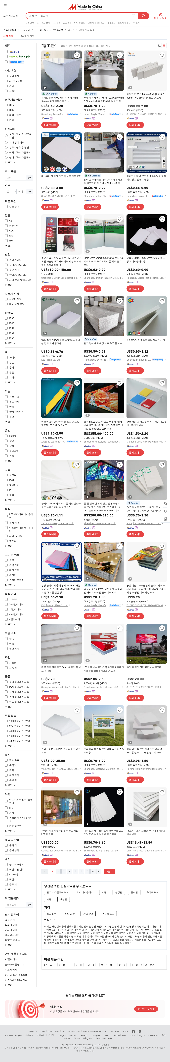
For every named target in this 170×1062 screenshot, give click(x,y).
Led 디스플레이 (85, 892)
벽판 (49, 899)
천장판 (118, 892)
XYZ (152, 964)
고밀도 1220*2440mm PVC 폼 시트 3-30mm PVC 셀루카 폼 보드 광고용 (146, 96)
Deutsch (83, 1035)
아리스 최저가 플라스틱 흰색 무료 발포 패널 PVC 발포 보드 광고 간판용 (104, 832)
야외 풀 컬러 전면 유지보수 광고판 (144, 667)
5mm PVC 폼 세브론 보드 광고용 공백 (146, 339)
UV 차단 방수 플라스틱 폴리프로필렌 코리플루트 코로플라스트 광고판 (104, 669)
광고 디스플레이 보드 (58, 892)
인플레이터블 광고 (96, 22)
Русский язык (120, 1035)
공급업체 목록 (27, 35)
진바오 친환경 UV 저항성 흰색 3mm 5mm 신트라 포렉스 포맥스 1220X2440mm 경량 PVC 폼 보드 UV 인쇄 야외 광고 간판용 (60, 99)
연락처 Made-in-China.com (95, 1031)
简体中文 (29, 1035)
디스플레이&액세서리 (16, 979)
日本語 (51, 1035)
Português (95, 1035)
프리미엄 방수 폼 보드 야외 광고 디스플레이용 (104, 750)
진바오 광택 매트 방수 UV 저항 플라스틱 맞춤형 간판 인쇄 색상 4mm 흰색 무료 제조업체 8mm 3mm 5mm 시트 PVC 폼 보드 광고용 (104, 181)
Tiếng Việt (87, 1038)
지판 (104, 892)
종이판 (134, 892)
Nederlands (153, 1035)
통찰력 (125, 1031)
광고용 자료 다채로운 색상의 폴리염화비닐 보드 (146, 832)
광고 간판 (67, 22)
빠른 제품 (115, 1031)
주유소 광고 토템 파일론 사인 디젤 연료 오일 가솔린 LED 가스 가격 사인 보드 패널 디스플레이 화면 (61, 261)
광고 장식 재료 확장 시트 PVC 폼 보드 (103, 343)
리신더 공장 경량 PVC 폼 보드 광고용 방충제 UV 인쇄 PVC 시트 (60, 423)
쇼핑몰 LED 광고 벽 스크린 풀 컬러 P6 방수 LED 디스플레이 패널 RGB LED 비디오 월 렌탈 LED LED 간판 (103, 425)
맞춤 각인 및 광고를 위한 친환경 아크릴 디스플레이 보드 (147, 423)
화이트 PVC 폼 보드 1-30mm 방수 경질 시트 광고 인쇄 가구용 (146, 177)
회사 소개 (33, 1031)
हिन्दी (164, 1035)
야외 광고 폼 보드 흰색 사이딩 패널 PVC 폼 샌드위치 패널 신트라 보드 (144, 750)
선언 (43, 1031)
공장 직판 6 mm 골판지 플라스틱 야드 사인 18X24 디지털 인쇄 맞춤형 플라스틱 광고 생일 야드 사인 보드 (146, 589)
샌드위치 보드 (124, 22)
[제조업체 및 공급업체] (85, 6)
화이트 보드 (152, 892)
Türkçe (77, 1038)
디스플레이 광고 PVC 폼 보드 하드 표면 (61, 176)
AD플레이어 (11, 959)
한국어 (133, 1035)
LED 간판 (56, 22)
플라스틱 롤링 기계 (15, 964)
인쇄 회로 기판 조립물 (16, 974)
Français (62, 1035)
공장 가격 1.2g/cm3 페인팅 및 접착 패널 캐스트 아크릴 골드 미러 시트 (103, 590)
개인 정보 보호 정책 (71, 1031)
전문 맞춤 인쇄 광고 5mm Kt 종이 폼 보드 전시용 (61, 669)
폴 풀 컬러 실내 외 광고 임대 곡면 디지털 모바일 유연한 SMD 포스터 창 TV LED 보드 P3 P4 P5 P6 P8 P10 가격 (103, 507)
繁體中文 (41, 1035)
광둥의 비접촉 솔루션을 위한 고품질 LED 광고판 (59, 832)
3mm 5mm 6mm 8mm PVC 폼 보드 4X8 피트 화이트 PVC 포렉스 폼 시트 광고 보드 (104, 261)
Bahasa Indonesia (104, 1038)
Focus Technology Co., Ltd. (89, 1044)
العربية (142, 1035)
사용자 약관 (53, 1031)
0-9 (45, 964)
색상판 (63, 899)
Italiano (106, 1035)
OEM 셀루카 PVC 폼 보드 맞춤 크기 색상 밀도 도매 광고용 (60, 341)
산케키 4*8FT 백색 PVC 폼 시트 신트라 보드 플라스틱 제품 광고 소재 (61, 505)
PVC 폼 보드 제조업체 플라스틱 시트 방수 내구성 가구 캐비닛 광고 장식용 (147, 508)
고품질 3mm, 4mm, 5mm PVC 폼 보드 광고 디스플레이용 (146, 259)
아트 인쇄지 (11, 969)
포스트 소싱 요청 (146, 1009)
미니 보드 (111, 22)
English (18, 1035)
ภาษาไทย (66, 1038)
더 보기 (48, 919)
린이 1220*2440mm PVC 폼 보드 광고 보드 (60, 750)
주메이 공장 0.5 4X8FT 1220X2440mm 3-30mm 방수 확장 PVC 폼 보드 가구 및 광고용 (104, 99)
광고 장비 (45, 22)
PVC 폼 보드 (79, 22)
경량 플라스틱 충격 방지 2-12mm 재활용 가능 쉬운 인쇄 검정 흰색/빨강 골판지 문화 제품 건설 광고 (60, 589)
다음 (108, 871)
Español (72, 1035)
